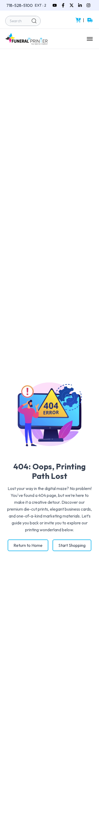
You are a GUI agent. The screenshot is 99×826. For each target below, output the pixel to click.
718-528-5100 (19, 5)
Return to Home (28, 545)
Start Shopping (72, 545)
